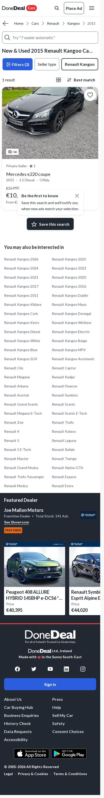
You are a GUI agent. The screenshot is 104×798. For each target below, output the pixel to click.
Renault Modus (16, 486)
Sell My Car (62, 715)
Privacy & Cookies (33, 774)
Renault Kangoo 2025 (69, 259)
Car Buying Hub (18, 707)
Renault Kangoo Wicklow (71, 322)
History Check (17, 723)
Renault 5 (11, 440)
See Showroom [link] (16, 522)
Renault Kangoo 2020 (69, 277)
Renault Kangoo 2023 (69, 268)
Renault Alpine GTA (67, 468)
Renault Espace (64, 477)
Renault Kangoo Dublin (70, 295)
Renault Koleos (64, 431)
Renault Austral (16, 395)
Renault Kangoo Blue (20, 350)
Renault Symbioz (65, 395)
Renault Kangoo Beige (69, 341)
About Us (13, 699)
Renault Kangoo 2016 (69, 286)
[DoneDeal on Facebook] (17, 669)
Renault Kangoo (80, 64)
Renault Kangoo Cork (21, 313)
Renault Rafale (63, 449)
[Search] (7, 38)
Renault (53, 23)
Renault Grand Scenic (21, 404)
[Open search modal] (57, 8)
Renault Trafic (63, 422)
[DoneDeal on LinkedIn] (66, 669)
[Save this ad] (90, 95)
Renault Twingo (64, 458)
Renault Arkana (16, 386)
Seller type (47, 64)
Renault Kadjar (63, 377)
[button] (77, 196)
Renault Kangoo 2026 (21, 259)
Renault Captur (64, 368)
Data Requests (18, 731)
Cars (35, 23)
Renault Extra (62, 486)
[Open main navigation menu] (92, 8)
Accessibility (16, 739)
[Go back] (5, 23)
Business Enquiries (21, 715)
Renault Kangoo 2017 (21, 286)
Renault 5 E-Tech (17, 449)
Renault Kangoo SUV (20, 359)
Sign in (50, 684)
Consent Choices (68, 731)
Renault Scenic (63, 404)
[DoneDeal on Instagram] (83, 669)
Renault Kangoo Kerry (21, 322)
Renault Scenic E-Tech (69, 413)
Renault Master (16, 458)
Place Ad (74, 8)
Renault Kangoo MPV (69, 350)
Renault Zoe (13, 422)
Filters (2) (20, 64)
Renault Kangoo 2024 (21, 268)
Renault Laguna (64, 440)
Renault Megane (17, 377)
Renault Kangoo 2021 (21, 277)
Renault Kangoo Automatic (73, 359)
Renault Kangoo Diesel (22, 331)
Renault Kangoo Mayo (69, 304)
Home (18, 23)
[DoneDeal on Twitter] (34, 669)
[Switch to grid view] (59, 80)
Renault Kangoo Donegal (71, 313)
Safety (58, 723)
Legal (8, 774)
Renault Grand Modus (21, 468)
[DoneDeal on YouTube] (50, 669)
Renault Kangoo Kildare (22, 304)
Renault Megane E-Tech (23, 413)
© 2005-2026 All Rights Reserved (31, 767)
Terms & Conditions (70, 774)
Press (57, 699)
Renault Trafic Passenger (24, 477)
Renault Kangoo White (22, 341)
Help (56, 707)
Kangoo (73, 23)
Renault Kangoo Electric (71, 331)
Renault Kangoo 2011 (21, 295)
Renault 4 (11, 431)
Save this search (54, 224)
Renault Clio (13, 368)
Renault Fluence (64, 386)
